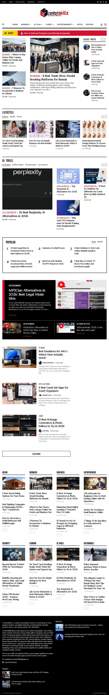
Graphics (61, 472)
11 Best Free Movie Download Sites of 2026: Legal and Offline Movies (21, 264)
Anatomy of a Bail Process (53, 248)
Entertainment (15, 285)
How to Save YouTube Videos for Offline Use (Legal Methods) (97, 94)
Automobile (89, 543)
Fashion (32, 543)
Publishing (31, 2)
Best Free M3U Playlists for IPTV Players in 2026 (52, 262)
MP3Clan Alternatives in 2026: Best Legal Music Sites (27, 294)
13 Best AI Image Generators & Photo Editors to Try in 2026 (97, 78)
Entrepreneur (90, 472)
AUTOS (80, 24)
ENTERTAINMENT (64, 24)
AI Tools (37, 24)
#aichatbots (63, 186)
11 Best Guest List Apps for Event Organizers (97, 63)
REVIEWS (89, 24)
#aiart (41, 416)
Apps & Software (44, 384)
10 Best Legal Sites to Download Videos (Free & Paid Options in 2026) (53, 33)
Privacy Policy (20, 2)
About (11, 2)
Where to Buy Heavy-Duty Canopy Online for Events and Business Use (13, 58)
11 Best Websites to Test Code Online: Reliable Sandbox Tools (87, 251)
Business (35, 76)
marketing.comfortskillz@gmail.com (16, 659)
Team (4, 2)
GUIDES (49, 24)
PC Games (42, 348)
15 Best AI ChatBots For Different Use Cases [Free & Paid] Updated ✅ (94, 191)
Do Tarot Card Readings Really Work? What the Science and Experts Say (13, 143)
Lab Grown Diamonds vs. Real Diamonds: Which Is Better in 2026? (66, 143)
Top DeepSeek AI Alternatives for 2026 (67, 189)
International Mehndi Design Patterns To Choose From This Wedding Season (94, 143)
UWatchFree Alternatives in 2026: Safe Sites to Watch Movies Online (35, 330)
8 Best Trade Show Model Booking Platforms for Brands (52, 77)
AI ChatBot (9, 212)
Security (6, 543)
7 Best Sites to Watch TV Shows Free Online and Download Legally (84, 264)
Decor (4, 472)
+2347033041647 (10, 662)
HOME (15, 24)
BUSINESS (25, 24)
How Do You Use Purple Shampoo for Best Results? (40, 141)
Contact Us (40, 2)
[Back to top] (104, 690)
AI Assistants (63, 218)
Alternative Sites (83, 324)
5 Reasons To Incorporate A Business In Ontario (13, 91)
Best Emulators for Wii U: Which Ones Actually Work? (98, 48)
